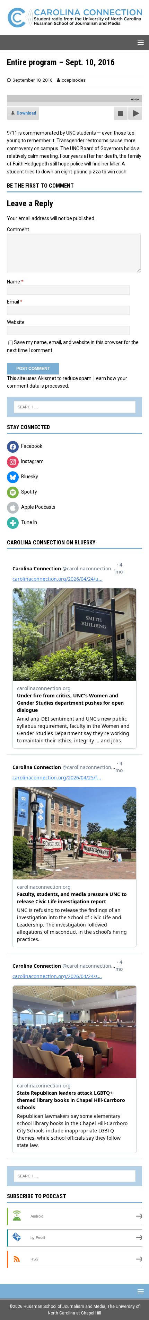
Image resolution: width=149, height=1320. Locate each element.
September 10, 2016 (32, 80)
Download (26, 113)
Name (14, 281)
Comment (18, 229)
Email (13, 302)
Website (16, 322)
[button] (139, 42)
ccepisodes (74, 80)
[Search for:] (74, 407)
